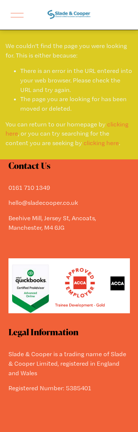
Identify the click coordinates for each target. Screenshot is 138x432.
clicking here (101, 143)
